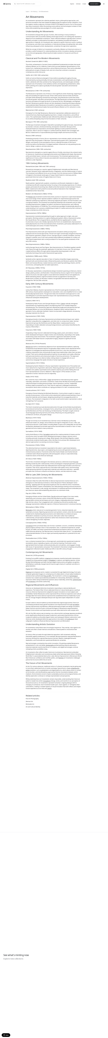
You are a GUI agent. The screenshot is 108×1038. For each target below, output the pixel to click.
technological (73, 576)
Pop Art (53, 496)
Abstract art (29, 346)
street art (48, 558)
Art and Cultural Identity (33, 706)
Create (84, 4)
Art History (34, 11)
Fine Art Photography (32, 698)
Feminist (61, 658)
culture (49, 688)
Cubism (43, 204)
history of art (56, 22)
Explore (72, 4)
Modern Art (32, 197)
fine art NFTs (47, 576)
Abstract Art (29, 701)
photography (50, 645)
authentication (77, 580)
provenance (31, 581)
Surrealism (46, 434)
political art (70, 619)
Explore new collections (13, 958)
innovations (46, 681)
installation (52, 560)
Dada (49, 380)
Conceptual (29, 526)
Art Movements (43, 11)
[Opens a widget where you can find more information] (6, 1035)
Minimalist (29, 510)
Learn (27, 11)
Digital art (29, 572)
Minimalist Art (30, 704)
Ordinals (78, 4)
